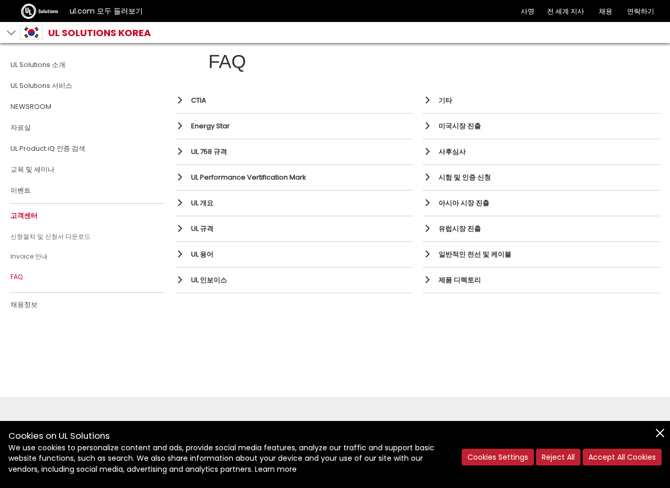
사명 (527, 11)
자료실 (20, 127)
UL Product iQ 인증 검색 (47, 148)
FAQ (16, 276)
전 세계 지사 (565, 11)
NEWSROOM (30, 107)
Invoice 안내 (29, 256)
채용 (605, 11)
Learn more (276, 469)
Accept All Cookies (622, 457)
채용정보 (24, 304)
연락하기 (640, 11)
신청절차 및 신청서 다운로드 (50, 236)
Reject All (558, 457)
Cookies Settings (497, 457)
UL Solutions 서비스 (41, 86)
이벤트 (20, 190)
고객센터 (24, 215)
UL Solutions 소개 (37, 65)
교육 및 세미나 (32, 169)
